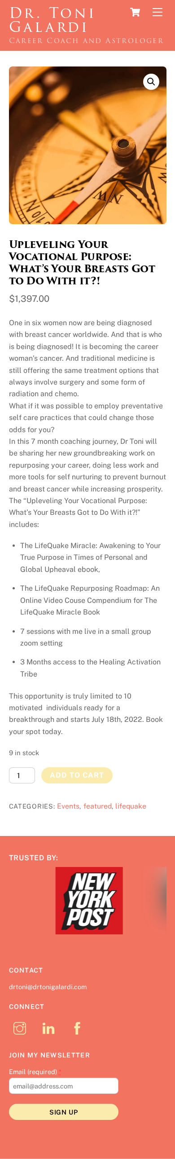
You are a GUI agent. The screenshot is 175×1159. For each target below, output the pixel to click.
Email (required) (35, 1072)
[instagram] (21, 1028)
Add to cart (77, 775)
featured (97, 806)
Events (68, 806)
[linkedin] (50, 1028)
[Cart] (135, 12)
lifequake (130, 806)
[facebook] (78, 1028)
